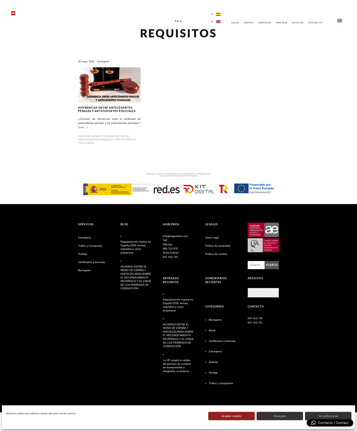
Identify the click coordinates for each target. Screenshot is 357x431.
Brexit (212, 330)
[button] (330, 423)
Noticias (298, 23)
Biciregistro (84, 270)
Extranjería (103, 61)
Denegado (280, 416)
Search (272, 265)
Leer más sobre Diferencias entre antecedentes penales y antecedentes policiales (107, 139)
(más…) (83, 127)
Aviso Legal (212, 237)
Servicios (265, 23)
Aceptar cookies (231, 416)
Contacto (315, 23)
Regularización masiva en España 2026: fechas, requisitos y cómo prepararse (135, 247)
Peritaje (281, 23)
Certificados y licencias (91, 262)
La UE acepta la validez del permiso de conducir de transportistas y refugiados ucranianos (177, 366)
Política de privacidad (217, 245)
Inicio (235, 23)
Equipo (249, 23)
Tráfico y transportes (90, 245)
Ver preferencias (328, 416)
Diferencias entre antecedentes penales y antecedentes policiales (107, 110)
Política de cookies (216, 253)
